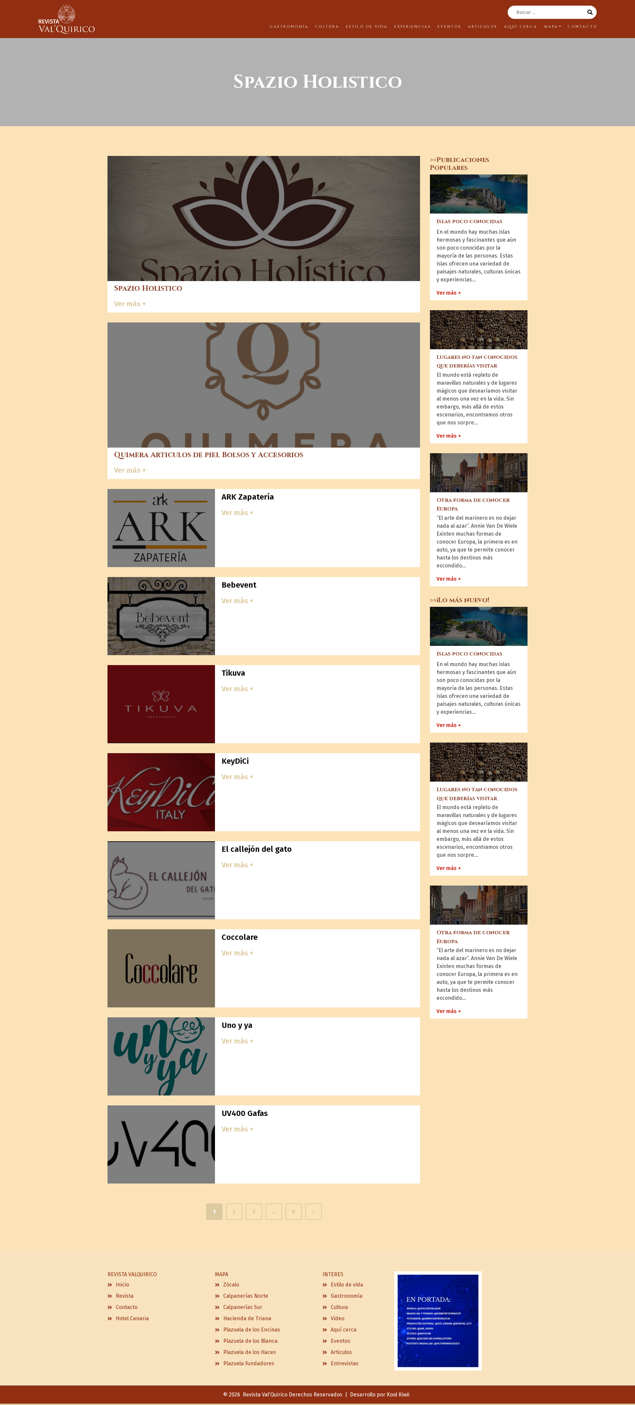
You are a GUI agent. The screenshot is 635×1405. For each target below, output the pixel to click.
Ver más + (130, 303)
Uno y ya (237, 1025)
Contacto (127, 1307)
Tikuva (233, 673)
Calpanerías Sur (242, 1307)
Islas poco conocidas (469, 221)
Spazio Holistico (148, 288)
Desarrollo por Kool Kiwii (379, 1394)
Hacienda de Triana (247, 1318)
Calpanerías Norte (245, 1296)
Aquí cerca (344, 1330)
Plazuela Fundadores (248, 1363)
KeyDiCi (235, 761)
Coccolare (240, 937)
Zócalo (231, 1285)
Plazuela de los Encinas (251, 1330)
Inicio (122, 1285)
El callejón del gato (257, 849)
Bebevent (239, 585)
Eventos (340, 1341)
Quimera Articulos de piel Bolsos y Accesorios (208, 455)
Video (337, 1318)
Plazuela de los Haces (249, 1352)
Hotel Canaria (132, 1318)
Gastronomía (346, 1296)
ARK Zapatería (248, 497)
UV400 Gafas (245, 1113)
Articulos (341, 1352)
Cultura (339, 1307)
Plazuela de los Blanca (250, 1341)
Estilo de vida (347, 1285)
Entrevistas (345, 1363)
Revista (125, 1296)
